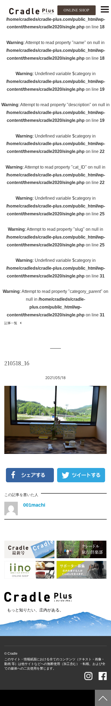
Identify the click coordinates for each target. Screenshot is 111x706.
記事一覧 (10, 323)
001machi (34, 505)
